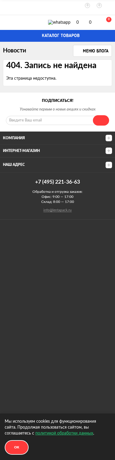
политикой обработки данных (64, 433)
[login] (109, 7)
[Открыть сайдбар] (6, 7)
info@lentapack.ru (57, 210)
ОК (16, 447)
